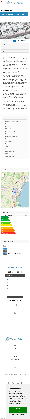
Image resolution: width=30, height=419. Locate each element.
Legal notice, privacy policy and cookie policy (15, 374)
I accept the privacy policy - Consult (15, 300)
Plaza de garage (9, 151)
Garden (7, 153)
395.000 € (20, 253)
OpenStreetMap (21, 207)
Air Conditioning (9, 156)
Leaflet (14, 207)
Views (6, 146)
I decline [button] (18, 411)
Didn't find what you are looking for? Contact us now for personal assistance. (15, 258)
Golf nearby (8, 141)
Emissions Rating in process (12, 138)
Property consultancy (15, 359)
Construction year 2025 (11, 131)
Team (15, 353)
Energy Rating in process (12, 136)
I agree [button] (18, 408)
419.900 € (20, 249)
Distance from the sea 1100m (13, 121)
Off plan (15, 356)
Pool (6, 124)
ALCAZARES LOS (11, 246)
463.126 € (20, 246)
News (15, 364)
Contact (15, 367)
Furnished (8, 126)
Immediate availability (11, 133)
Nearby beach (9, 143)
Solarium (7, 148)
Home (15, 345)
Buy (15, 348)
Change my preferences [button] (18, 414)
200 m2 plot (8, 129)
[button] (3, 174)
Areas (15, 362)
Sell (15, 351)
